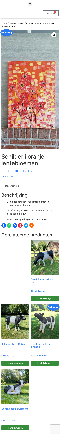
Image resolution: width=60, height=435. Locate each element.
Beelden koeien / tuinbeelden (23, 23)
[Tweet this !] (26, 225)
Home (4, 23)
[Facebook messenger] (15, 225)
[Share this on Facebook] (3, 225)
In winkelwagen (44, 298)
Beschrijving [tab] (12, 185)
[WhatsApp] (9, 225)
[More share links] (31, 225)
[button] (30, 4)
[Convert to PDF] (20, 225)
